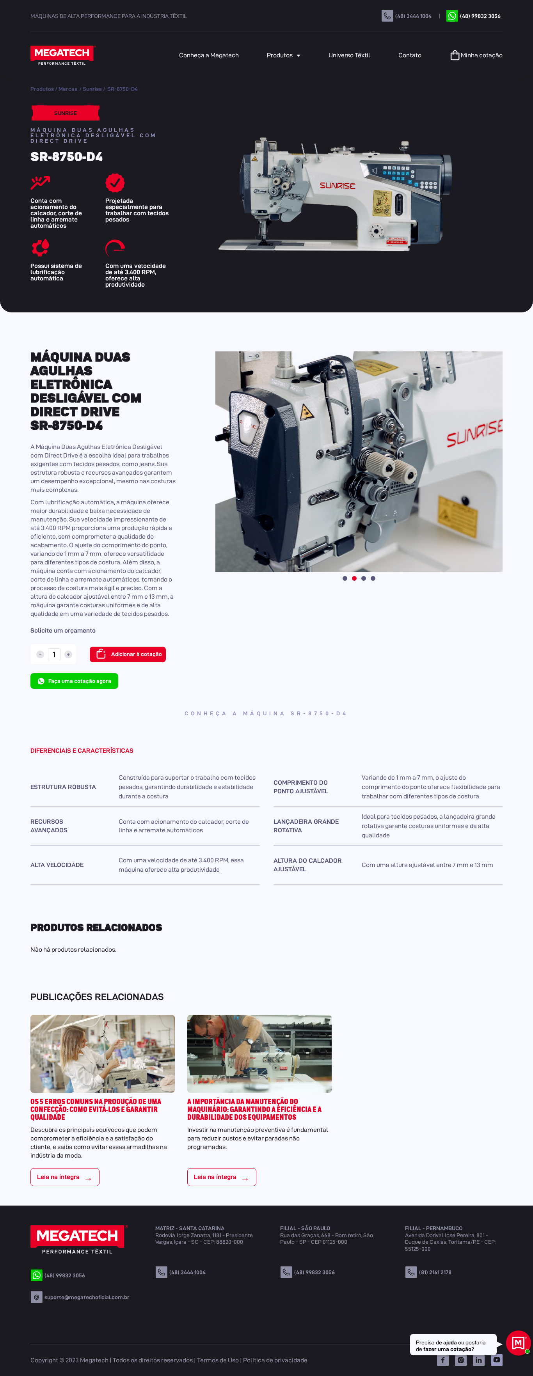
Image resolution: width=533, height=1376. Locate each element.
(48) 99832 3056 (480, 16)
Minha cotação (482, 55)
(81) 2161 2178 (435, 1272)
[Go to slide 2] (354, 578)
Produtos (280, 55)
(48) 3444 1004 (413, 16)
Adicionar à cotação (136, 654)
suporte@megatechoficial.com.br (87, 1297)
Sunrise (92, 89)
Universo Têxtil (349, 55)
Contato (409, 55)
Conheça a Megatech (209, 55)
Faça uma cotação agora (79, 681)
